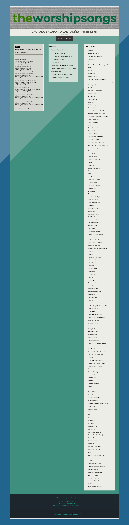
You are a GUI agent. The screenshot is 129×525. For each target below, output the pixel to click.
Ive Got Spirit (91, 280)
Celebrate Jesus (92, 133)
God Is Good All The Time (95, 214)
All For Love (91, 73)
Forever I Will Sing (93, 199)
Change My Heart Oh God (95, 136)
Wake (89, 452)
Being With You (92, 108)
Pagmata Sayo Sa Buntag (95, 366)
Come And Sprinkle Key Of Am (60, 77)
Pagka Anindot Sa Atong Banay (96, 363)
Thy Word (91, 438)
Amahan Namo (92, 76)
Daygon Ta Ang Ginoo (94, 168)
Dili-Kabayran (92, 174)
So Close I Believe (93, 409)
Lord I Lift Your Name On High (96, 317)
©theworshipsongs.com (63, 514)
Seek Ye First (92, 389)
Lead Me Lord (92, 303)
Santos (90, 386)
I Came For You (92, 260)
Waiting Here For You (94, 449)
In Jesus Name (92, 274)
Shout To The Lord (93, 392)
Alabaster (90, 62)
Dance (90, 162)
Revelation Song (92, 374)
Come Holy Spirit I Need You (96, 142)
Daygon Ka (91, 165)
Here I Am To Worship (94, 231)
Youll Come (91, 483)
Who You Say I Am (93, 469)
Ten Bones (91, 423)
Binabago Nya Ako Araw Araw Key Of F (62, 65)
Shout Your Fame (93, 395)
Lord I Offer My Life (93, 320)
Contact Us (77, 514)
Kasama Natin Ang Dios (94, 291)
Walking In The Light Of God (96, 455)
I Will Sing (91, 265)
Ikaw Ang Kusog (92, 268)
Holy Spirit (91, 251)
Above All (90, 50)
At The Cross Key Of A (57, 59)
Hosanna (90, 254)
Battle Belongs (92, 105)
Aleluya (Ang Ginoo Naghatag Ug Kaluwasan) (100, 65)
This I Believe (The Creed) (95, 435)
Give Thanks (91, 205)
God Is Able (91, 211)
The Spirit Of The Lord (94, 432)
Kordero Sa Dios (92, 297)
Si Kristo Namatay (93, 400)
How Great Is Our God (94, 257)
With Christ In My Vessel (95, 472)
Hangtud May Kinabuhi (94, 222)
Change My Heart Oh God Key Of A (61, 74)
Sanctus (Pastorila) (93, 383)
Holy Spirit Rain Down (94, 245)
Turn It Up (91, 443)
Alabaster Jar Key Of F (57, 50)
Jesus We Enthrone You (95, 285)
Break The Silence (93, 122)
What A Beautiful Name (94, 463)
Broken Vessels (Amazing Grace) (97, 128)
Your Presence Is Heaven (95, 486)
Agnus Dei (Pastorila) (94, 53)
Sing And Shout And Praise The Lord (98, 403)
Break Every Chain (93, 119)
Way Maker (91, 458)
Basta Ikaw (91, 102)
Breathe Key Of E (56, 71)
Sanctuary (91, 380)
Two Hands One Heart (94, 446)
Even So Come (92, 191)
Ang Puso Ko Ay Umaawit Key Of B (61, 56)
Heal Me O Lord (92, 225)
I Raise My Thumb (93, 262)
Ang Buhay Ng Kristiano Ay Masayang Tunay (100, 82)
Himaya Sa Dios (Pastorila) (95, 234)
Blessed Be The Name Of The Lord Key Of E (64, 68)
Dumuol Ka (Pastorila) (94, 185)
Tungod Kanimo (92, 440)
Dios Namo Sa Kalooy (94, 179)
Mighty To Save (92, 329)
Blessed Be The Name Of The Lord (98, 116)
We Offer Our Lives (93, 460)
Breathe (90, 125)
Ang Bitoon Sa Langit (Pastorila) (97, 79)
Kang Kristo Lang (93, 288)
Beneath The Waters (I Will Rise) (97, 110)
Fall (89, 194)
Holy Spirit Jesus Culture (95, 242)
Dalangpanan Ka (92, 156)
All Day (90, 70)
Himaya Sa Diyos (93, 237)
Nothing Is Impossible (94, 346)
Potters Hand (91, 369)
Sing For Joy (91, 406)
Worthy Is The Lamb (94, 475)
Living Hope (91, 311)
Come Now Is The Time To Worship (98, 145)
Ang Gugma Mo (92, 85)
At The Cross (91, 96)
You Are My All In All (93, 478)
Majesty (90, 326)
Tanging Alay (91, 420)
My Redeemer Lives (93, 340)
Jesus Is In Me (92, 283)
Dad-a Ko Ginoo (92, 153)
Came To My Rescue (94, 131)
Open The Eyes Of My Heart (96, 360)
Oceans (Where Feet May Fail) (96, 351)
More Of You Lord (93, 331)
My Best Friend (92, 334)
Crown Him (91, 151)
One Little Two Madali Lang (95, 354)
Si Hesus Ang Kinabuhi (94, 397)
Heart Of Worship (93, 228)
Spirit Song (91, 412)
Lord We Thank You (93, 323)
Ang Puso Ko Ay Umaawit (95, 90)
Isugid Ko (90, 277)
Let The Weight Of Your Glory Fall (97, 306)
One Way (90, 357)
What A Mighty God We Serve (96, 466)
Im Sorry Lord (92, 271)
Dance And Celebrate (94, 159)
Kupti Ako (90, 300)
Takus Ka (90, 417)
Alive (89, 67)
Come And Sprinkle (93, 139)
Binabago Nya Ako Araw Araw (96, 113)
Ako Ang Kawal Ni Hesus (95, 56)
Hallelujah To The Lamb (94, 219)
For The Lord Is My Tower (95, 196)
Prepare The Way (93, 372)
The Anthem (91, 429)
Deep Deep (91, 171)
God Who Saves (92, 217)
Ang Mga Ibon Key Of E (58, 53)
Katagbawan (91, 294)
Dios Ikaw (91, 176)
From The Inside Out (94, 202)
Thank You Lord (92, 426)
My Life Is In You (92, 337)
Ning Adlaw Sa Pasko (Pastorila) (97, 343)
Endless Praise (92, 188)
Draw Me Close (92, 182)
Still (89, 415)
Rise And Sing (92, 377)
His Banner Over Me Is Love (96, 240)
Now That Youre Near (94, 349)
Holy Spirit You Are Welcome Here (97, 248)
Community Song (93, 148)
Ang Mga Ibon (92, 87)
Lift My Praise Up (93, 308)
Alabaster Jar (92, 59)
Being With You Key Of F (58, 62)
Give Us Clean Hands (94, 208)
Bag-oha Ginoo (92, 99)
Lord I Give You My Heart (95, 314)
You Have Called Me (94, 481)
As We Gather (92, 93)
